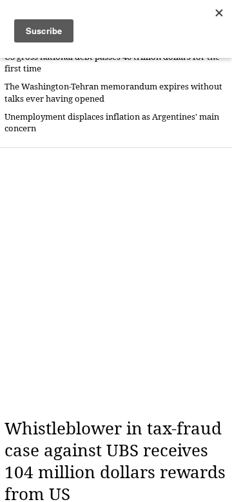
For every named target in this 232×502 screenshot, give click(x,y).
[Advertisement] (116, 283)
